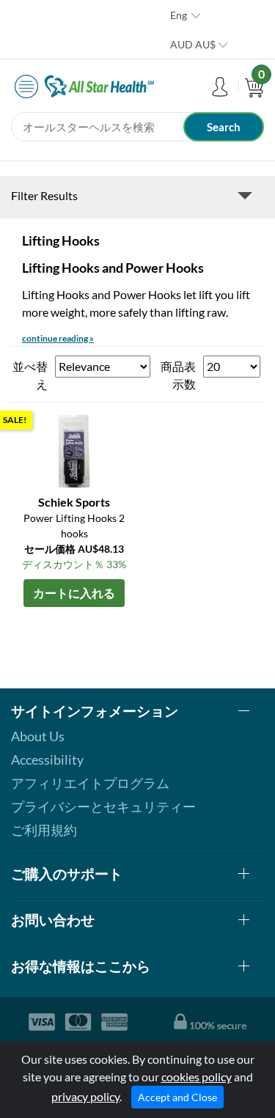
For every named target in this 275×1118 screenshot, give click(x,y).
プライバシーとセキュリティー (103, 806)
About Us (38, 736)
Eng (178, 15)
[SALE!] (74, 449)
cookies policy (196, 1077)
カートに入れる (74, 593)
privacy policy (85, 1096)
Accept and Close (177, 1097)
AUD (193, 44)
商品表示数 (178, 375)
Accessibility (47, 759)
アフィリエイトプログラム (90, 783)
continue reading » (58, 338)
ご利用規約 (44, 830)
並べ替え (30, 375)
